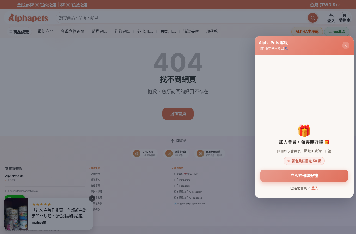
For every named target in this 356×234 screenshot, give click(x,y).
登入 (314, 188)
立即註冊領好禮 (304, 175)
